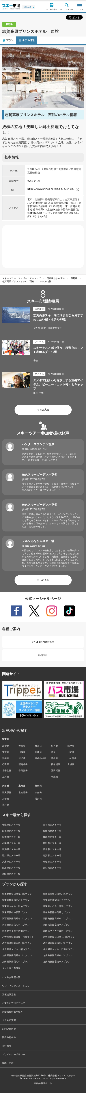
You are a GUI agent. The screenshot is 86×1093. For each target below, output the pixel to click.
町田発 (5, 764)
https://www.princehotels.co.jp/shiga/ (51, 189)
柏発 (53, 752)
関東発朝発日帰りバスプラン (17, 894)
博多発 (38, 798)
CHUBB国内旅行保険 (43, 642)
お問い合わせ (9, 1029)
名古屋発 (23, 792)
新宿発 (5, 746)
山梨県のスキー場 (11, 843)
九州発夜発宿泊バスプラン (56, 961)
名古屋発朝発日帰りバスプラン (18, 937)
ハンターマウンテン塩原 (38, 444)
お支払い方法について (13, 1003)
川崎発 (38, 752)
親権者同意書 (9, 994)
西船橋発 (55, 764)
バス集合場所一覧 (11, 977)
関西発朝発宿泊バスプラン (56, 924)
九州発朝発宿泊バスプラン (16, 961)
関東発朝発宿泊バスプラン (16, 900)
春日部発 (23, 770)
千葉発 (54, 776)
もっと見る (43, 409)
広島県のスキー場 (11, 868)
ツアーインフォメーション (16, 986)
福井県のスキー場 (11, 855)
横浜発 (38, 746)
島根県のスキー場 (52, 861)
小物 (35, 360)
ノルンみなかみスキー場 (38, 541)
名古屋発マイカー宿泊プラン (17, 949)
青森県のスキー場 (11, 825)
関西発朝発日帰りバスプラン (17, 918)
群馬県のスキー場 (52, 837)
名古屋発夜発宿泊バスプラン (58, 943)
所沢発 (22, 758)
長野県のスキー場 (52, 843)
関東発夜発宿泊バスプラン (56, 900)
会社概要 (6, 1046)
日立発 (70, 752)
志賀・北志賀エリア (51, 328)
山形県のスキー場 (11, 831)
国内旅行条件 (9, 1037)
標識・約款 (8, 1063)
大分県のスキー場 (52, 868)
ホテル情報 (28, 40)
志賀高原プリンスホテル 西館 (18, 281)
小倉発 (38, 792)
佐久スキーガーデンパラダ (39, 474)
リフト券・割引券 (11, 968)
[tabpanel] (43, 77)
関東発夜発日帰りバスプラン (58, 894)
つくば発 (72, 758)
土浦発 (70, 764)
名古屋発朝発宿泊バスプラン (17, 943)
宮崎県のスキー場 (11, 874)
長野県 (74, 278)
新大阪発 (6, 792)
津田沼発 (55, 770)
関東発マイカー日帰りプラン (58, 906)
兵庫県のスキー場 (11, 861)
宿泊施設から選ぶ (56, 278)
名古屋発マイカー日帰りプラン (59, 949)
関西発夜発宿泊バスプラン (16, 924)
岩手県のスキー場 (52, 825)
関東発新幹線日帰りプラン (56, 912)
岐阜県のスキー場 (52, 849)
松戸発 (54, 746)
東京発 (5, 752)
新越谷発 (23, 764)
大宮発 (22, 746)
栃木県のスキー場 (11, 837)
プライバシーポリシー (13, 1054)
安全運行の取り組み (12, 1011)
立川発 (5, 776)
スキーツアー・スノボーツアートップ (21, 278)
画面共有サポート (43, 1083)
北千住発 (6, 770)
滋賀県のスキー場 (52, 855)
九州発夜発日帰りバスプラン (58, 955)
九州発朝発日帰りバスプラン (17, 955)
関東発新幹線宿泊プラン (14, 912)
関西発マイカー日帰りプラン (58, 931)
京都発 (5, 798)
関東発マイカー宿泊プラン (16, 906)
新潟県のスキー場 (11, 849)
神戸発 (5, 805)
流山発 (54, 758)
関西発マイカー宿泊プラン (16, 931)
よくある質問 (9, 1020)
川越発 (22, 752)
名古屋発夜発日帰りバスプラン (59, 937)
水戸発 (70, 746)
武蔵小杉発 (40, 758)
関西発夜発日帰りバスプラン (58, 918)
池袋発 (5, 758)
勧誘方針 (42, 655)
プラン (10, 40)
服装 (35, 393)
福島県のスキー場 (52, 831)
